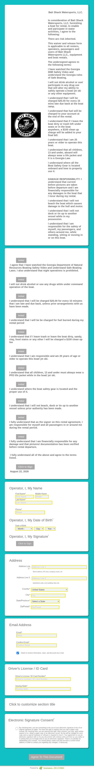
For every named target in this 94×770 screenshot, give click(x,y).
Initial (21, 260)
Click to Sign (25, 467)
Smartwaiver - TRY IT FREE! (53, 768)
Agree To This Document (46, 757)
